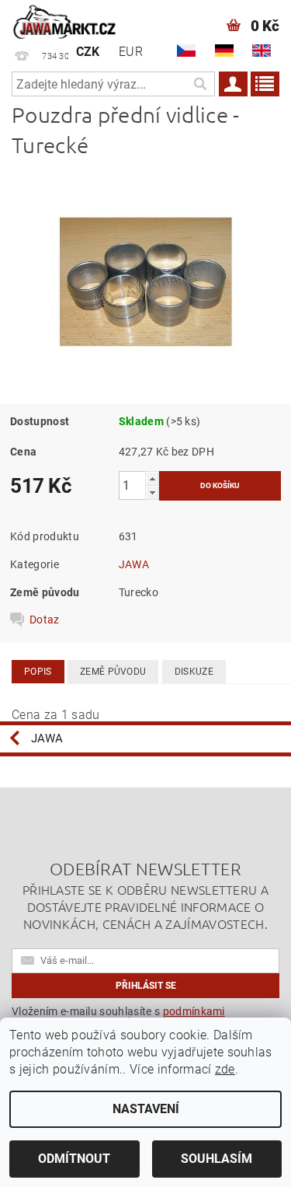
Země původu (113, 671)
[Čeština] (186, 50)
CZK (88, 51)
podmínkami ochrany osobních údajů (118, 1016)
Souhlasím (216, 1158)
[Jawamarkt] (65, 20)
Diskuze (194, 671)
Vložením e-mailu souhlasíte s (118, 1017)
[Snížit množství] (152, 492)
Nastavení (146, 1108)
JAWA (134, 564)
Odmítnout (74, 1158)
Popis (38, 671)
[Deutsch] (224, 50)
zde (225, 1069)
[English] (261, 50)
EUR (131, 51)
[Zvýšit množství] (152, 478)
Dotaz (44, 619)
